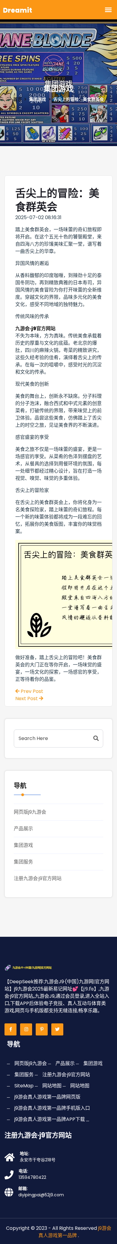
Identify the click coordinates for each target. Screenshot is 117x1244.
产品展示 (23, 828)
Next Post (27, 698)
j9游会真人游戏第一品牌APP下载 (49, 1119)
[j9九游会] (34, 967)
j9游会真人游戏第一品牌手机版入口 (52, 1108)
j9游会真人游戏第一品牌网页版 (47, 1096)
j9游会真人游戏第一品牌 (74, 1232)
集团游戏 (23, 845)
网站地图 (52, 1085)
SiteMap (24, 1085)
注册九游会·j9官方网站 (38, 878)
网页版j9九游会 (30, 812)
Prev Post (31, 691)
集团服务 (23, 861)
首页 (17, 99)
